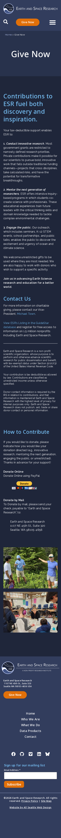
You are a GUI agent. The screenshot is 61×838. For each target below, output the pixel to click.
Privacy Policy (29, 801)
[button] (52, 22)
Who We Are (30, 719)
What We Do (30, 725)
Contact (31, 737)
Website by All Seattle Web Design (30, 807)
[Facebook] (13, 754)
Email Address (12, 770)
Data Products (30, 731)
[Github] (22, 754)
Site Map (46, 801)
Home (8, 34)
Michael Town (26, 313)
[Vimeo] (30, 754)
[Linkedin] (39, 754)
